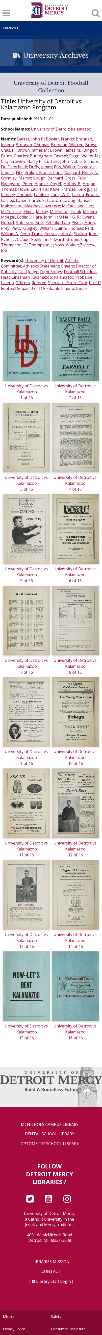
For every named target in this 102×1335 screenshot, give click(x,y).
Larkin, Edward (86, 194)
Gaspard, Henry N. (81, 172)
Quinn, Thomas (68, 228)
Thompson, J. (41, 245)
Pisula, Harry (83, 222)
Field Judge (28, 271)
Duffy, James (40, 167)
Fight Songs (51, 271)
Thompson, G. (14, 245)
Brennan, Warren (67, 144)
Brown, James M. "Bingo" (73, 150)
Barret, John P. (30, 139)
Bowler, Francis (60, 139)
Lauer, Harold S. (30, 200)
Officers (23, 282)
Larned (7, 200)
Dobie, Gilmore (84, 161)
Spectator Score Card (67, 282)
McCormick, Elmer (17, 211)
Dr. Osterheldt (14, 167)
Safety (56, 1316)
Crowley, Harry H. (26, 161)
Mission (9, 1316)
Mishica (90, 211)
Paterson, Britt (30, 222)
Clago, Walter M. (84, 156)
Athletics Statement (41, 266)
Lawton (54, 200)
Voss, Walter (66, 245)
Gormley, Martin (16, 178)
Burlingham (41, 156)
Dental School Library (49, 1134)
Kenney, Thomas (16, 194)
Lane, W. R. (60, 194)
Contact (51, 1271)
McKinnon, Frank (65, 211)
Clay (5, 161)
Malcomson (12, 206)
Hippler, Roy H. (48, 183)
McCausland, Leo (77, 206)
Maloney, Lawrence (42, 206)
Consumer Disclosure (68, 1329)
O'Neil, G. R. (69, 217)
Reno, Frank (31, 233)
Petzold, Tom (57, 222)
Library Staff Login (53, 1281)
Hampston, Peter (17, 183)
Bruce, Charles (14, 156)
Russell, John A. (58, 233)
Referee (39, 282)
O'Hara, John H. (43, 217)
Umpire (83, 288)
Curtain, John (56, 161)
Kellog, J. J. (86, 189)
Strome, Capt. (78, 239)
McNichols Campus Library (49, 1124)
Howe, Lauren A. (33, 189)
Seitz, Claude (17, 239)
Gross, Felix (75, 178)
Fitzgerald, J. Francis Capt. (39, 172)
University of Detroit (50, 129)
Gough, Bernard (48, 178)
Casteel (60, 156)
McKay (42, 211)
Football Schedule (80, 271)
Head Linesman (15, 277)
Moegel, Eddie (14, 217)
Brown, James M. (32, 150)
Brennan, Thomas (32, 144)
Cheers (67, 266)
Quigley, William (38, 228)
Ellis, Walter (65, 167)
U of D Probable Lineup (52, 288)
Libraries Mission (51, 1261)
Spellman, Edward (47, 239)
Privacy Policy (14, 1329)
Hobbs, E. (72, 183)
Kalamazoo (81, 129)
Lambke (41, 194)
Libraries (9, 28)
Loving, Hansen (77, 200)
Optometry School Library (50, 1143)
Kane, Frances (63, 189)
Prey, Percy (11, 228)
